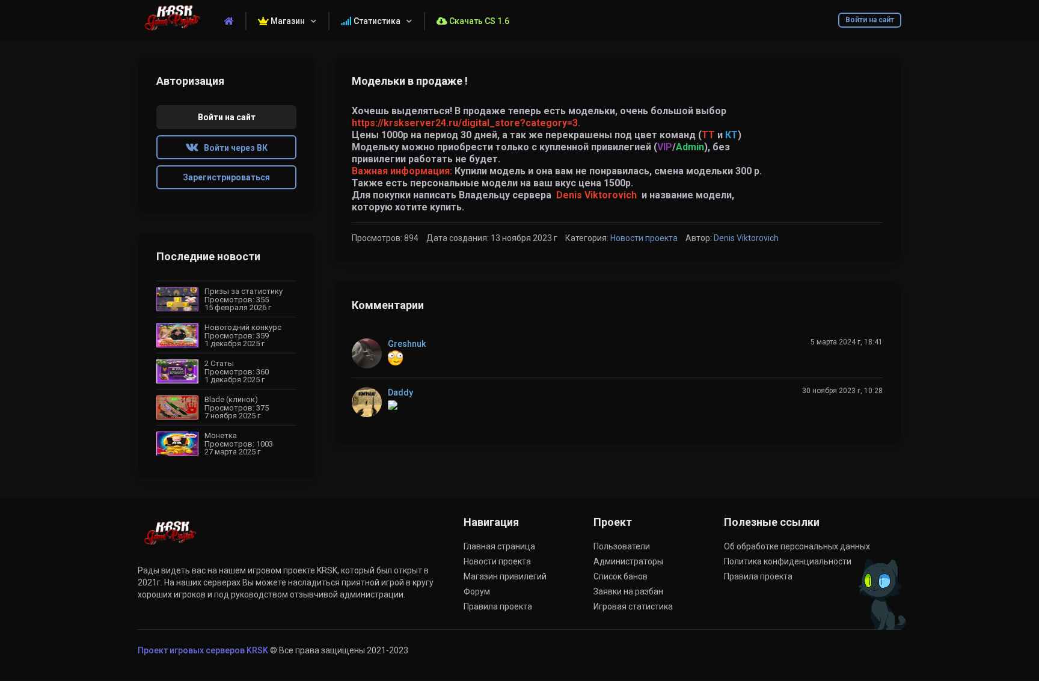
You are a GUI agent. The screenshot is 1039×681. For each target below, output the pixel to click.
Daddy (400, 392)
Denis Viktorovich (596, 195)
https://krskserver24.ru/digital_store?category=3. (466, 123)
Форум (477, 591)
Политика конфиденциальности (787, 561)
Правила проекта (498, 606)
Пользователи (621, 546)
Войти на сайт (869, 20)
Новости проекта (644, 238)
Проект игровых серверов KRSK (203, 650)
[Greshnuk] (370, 353)
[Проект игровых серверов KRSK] (170, 540)
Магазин (287, 21)
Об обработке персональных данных (797, 546)
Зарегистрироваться (226, 177)
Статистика (376, 21)
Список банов (620, 576)
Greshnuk (407, 344)
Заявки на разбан (628, 591)
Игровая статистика (633, 606)
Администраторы (628, 561)
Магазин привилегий (505, 576)
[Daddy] (370, 402)
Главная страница (499, 546)
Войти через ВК (233, 148)
